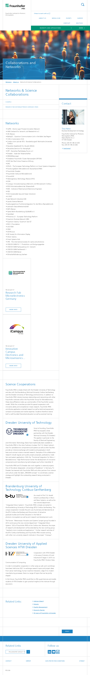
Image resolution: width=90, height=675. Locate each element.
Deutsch (79, 23)
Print (67, 631)
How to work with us (42, 13)
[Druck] (15, 431)
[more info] (17, 272)
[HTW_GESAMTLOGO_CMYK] (15, 554)
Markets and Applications (50, 28)
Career (80, 18)
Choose (28, 652)
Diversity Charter (39, 610)
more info (13, 309)
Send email (66, 148)
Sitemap (81, 661)
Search (82, 4)
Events (68, 18)
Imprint (28, 661)
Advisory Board (38, 601)
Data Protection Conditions (55, 661)
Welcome (9, 82)
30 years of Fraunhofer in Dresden (45, 613)
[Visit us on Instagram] (58, 652)
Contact (67, 23)
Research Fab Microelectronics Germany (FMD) (22, 107)
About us (42, 18)
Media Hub (56, 18)
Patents (36, 604)
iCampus (8, 102)
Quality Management (40, 607)
